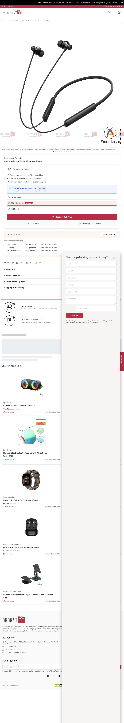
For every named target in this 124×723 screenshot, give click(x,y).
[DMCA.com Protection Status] (62, 685)
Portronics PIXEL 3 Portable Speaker (19, 406)
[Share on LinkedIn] (26, 263)
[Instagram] (48, 675)
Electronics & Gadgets (15, 21)
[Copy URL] (40, 263)
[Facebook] (54, 675)
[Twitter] (59, 675)
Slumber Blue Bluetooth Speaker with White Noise (25, 453)
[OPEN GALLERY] (62, 85)
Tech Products (31, 21)
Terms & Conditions (92, 322)
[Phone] (110, 12)
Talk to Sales (35, 223)
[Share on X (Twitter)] (17, 263)
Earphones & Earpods (45, 21)
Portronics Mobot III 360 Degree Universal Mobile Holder (28, 595)
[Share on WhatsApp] (13, 263)
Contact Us (121, 359)
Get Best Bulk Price (63, 217)
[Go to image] (53, 151)
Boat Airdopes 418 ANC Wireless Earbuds (21, 547)
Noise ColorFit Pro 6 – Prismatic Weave (20, 500)
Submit (74, 315)
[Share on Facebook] (22, 263)
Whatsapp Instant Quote (91, 223)
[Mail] (36, 263)
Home (3, 21)
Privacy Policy (70, 322)
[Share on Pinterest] (31, 263)
